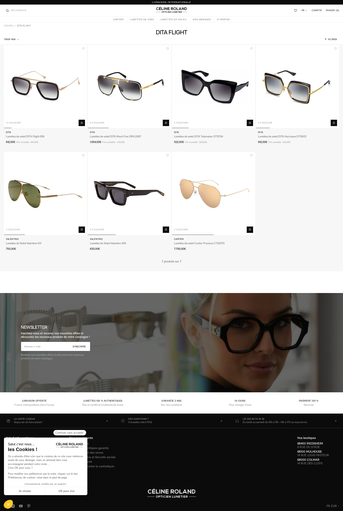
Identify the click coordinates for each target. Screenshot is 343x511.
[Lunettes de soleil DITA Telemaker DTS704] (213, 86)
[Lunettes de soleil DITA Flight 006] (45, 86)
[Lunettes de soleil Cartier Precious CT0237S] (213, 193)
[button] (12, 39)
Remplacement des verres (86, 452)
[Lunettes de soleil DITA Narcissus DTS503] (297, 86)
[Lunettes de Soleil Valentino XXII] (129, 193)
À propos (223, 19)
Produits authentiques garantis (89, 448)
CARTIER (118, 19)
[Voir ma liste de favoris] (296, 10)
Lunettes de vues (142, 19)
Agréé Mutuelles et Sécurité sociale (92, 457)
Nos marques (202, 19)
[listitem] (57, 421)
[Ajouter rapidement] (82, 123)
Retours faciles (79, 443)
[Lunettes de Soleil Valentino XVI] (45, 193)
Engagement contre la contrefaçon (91, 466)
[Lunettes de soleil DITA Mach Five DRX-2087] (129, 86)
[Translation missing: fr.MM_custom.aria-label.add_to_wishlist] (83, 48)
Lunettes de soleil (173, 19)
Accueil (9, 25)
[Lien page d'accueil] (171, 10)
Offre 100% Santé (80, 461)
